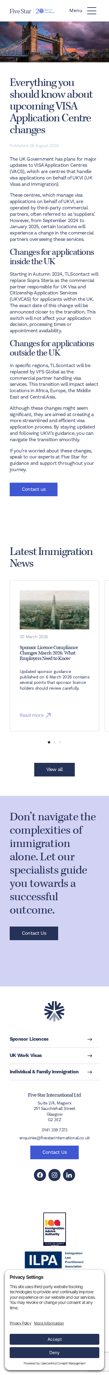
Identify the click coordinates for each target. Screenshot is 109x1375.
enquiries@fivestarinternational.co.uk (54, 1138)
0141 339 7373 (55, 1130)
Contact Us (34, 933)
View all (54, 769)
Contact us (33, 489)
